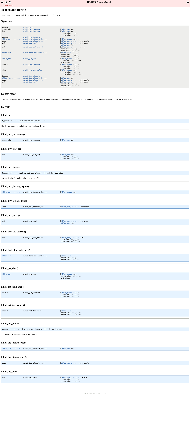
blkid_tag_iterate (31, 76)
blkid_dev (27, 27)
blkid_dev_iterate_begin (35, 39)
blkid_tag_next (30, 82)
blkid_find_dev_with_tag (35, 53)
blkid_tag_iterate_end (33, 80)
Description (9, 5)
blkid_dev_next (30, 43)
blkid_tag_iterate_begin (35, 78)
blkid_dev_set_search (33, 47)
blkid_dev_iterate (31, 37)
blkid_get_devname (31, 64)
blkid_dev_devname (31, 29)
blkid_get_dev (29, 59)
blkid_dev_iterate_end (33, 41)
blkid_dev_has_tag (31, 31)
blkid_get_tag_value (32, 70)
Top (2, 5)
